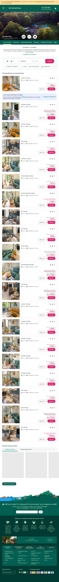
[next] (54, 66)
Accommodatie (35, 66)
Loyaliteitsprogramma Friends (36, 553)
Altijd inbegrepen (35, 560)
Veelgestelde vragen (22, 551)
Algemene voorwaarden (8, 556)
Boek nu (9, 3)
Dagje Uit (56, 42)
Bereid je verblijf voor (22, 562)
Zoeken (50, 61)
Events (45, 560)
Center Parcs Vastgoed (47, 556)
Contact (19, 553)
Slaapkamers (47, 66)
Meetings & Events (48, 551)
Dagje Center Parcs (22, 555)
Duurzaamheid (34, 555)
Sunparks (46, 553)
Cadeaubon (20, 558)
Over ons (33, 551)
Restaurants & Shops (26, 42)
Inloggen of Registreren (49, 96)
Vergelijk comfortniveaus (29, 54)
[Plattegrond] (35, 37)
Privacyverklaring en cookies (9, 553)
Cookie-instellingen (9, 558)
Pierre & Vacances (48, 558)
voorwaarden (25, 508)
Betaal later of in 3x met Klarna (35, 563)
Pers (6, 562)
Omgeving (36, 42)
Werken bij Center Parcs (22, 561)
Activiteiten (16, 42)
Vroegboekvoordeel (35, 558)
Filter (25, 66)
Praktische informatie (46, 42)
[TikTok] (27, 573)
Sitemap (6, 560)
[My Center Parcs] (55, 8)
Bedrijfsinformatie (8, 551)
